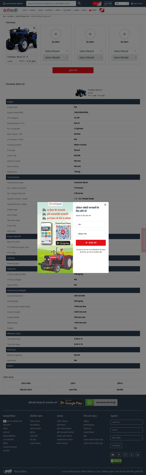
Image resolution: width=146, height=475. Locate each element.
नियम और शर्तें (87, 252)
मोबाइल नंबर (82, 234)
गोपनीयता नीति (98, 252)
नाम (79, 224)
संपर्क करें (92, 242)
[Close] (105, 204)
